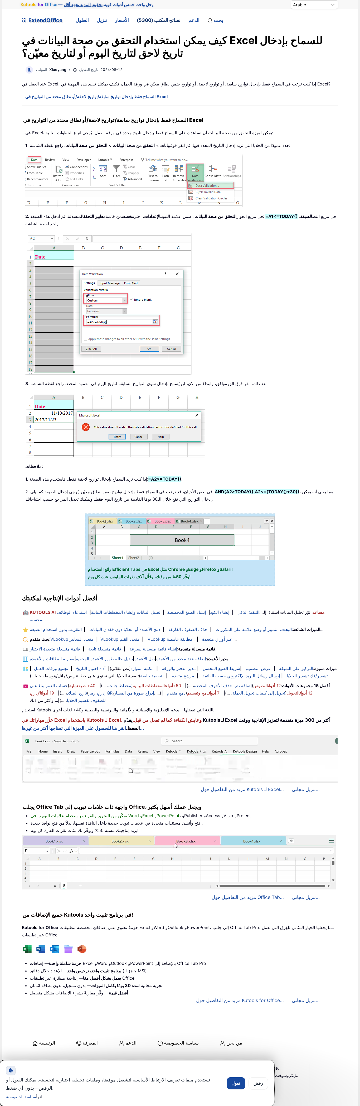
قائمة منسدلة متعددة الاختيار (55, 649)
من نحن (234, 1043)
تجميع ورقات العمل (51, 668)
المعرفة (90, 1043)
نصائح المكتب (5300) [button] (159, 20)
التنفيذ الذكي (248, 612)
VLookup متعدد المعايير (72, 639)
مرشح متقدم (183, 675)
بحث (218, 20)
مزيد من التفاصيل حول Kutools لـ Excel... (242, 789)
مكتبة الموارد (142, 668)
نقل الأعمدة (144, 658)
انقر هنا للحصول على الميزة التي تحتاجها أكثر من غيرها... (83, 728)
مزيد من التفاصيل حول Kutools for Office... (240, 1000)
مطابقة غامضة (180, 639)
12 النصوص (267, 685)
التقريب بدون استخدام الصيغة (56, 629)
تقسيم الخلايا (78, 700)
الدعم (194, 20)
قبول (236, 1083)
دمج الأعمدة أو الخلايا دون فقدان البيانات (124, 629)
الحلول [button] (82, 20)
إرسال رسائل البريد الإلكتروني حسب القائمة (241, 675)
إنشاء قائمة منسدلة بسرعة (153, 649)
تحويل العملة (243, 693)
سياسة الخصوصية (181, 1043)
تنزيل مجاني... (306, 789)
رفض (258, 1083)
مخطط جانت (119, 685)
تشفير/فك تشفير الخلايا (307, 675)
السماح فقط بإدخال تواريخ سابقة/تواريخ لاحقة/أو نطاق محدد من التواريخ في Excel (96, 96)
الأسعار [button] (122, 20)
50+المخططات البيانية (157, 685)
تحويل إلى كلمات (270, 693)
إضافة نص (242, 685)
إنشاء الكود (219, 612)
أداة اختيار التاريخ (90, 668)
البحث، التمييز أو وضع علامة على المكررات (254, 629)
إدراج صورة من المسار (134, 693)
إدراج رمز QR (101, 693)
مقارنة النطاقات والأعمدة (52, 658)
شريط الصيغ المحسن (221, 668)
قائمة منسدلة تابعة (104, 649)
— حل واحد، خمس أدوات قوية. (87, 4)
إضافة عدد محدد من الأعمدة (181, 658)
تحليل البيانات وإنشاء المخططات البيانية (125, 612)
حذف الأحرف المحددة (213, 685)
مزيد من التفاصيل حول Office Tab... (248, 897)
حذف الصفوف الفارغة (187, 629)
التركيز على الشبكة (296, 668)
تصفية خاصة (151, 675)
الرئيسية (47, 1043)
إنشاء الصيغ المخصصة (186, 612)
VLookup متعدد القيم (119, 639)
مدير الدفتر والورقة (179, 668)
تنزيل (102, 20)
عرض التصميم (258, 668)
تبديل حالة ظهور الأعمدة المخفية (104, 658)
